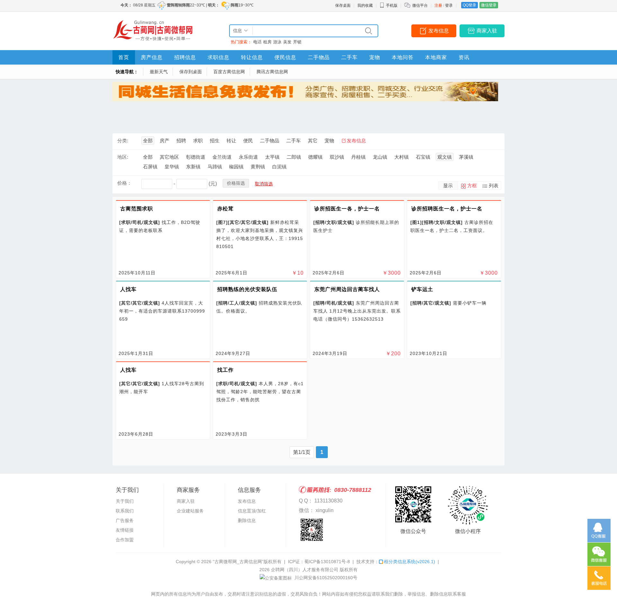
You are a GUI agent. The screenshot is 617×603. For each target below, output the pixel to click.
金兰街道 (222, 157)
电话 (257, 42)
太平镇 (272, 157)
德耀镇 (315, 157)
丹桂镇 (358, 157)
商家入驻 (487, 30)
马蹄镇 (215, 166)
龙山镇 (380, 157)
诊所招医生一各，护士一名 (347, 208)
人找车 (128, 289)
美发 (287, 42)
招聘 (181, 140)
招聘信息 (185, 57)
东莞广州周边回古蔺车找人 (347, 289)
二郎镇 (294, 157)
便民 (248, 140)
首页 (123, 57)
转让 (231, 140)
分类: (122, 140)
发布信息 (438, 30)
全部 (148, 140)
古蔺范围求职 (136, 208)
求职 (198, 140)
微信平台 (420, 5)
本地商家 (436, 57)
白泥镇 (279, 166)
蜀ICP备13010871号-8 (327, 561)
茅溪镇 (466, 157)
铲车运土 (422, 289)
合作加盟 (125, 539)
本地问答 (403, 57)
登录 (449, 5)
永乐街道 (248, 157)
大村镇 (401, 157)
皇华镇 (172, 166)
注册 (438, 5)
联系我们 (125, 510)
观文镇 (444, 157)
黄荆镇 (258, 166)
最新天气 (159, 71)
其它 (312, 140)
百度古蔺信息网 (229, 71)
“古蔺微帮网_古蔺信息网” (238, 561)
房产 (164, 140)
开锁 (297, 42)
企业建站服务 (190, 510)
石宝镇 (423, 157)
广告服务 (125, 520)
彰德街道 (195, 157)
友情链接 (125, 530)
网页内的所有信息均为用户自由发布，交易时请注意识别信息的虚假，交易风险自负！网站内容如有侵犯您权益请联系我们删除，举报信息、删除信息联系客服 (308, 594)
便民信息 (285, 57)
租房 (267, 42)
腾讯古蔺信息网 (272, 71)
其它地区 (169, 157)
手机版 (392, 5)
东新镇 (193, 166)
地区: (122, 157)
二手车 (349, 57)
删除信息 (247, 520)
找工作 (225, 370)
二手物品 (319, 57)
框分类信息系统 (409, 561)
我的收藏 (365, 5)
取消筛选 (264, 183)
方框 (472, 185)
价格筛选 (236, 183)
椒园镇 (236, 166)
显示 (448, 185)
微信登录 (488, 5)
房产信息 (152, 57)
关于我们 (125, 501)
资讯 (464, 57)
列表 (493, 185)
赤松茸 (225, 208)
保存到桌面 (190, 71)
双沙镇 (337, 157)
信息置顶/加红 (252, 510)
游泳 (277, 42)
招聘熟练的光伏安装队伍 (247, 289)
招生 (214, 140)
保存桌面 (343, 5)
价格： (124, 183)
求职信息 (218, 57)
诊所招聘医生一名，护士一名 (446, 208)
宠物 (374, 57)
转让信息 (252, 57)
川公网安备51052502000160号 (325, 577)
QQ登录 (469, 5)
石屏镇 (150, 166)
